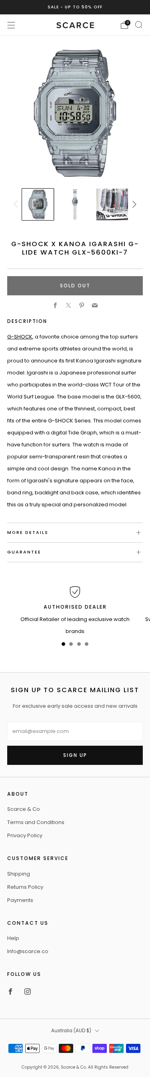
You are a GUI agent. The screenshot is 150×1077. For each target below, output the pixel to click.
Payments (20, 900)
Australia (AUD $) (71, 1030)
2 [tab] (71, 645)
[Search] (139, 25)
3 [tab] (79, 645)
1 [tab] (63, 645)
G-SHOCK (19, 336)
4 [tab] (86, 645)
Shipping (18, 873)
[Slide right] (133, 204)
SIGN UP (75, 755)
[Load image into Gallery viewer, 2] (75, 204)
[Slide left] (17, 204)
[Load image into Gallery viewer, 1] (38, 204)
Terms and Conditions (35, 822)
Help (13, 938)
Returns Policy (25, 887)
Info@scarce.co (27, 951)
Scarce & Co (23, 809)
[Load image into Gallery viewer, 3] (112, 204)
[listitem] (75, 7)
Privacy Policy (24, 835)
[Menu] (11, 25)
